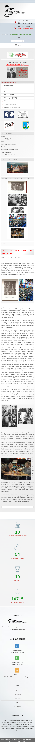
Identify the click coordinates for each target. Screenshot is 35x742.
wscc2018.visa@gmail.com (8, 144)
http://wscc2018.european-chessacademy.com (17, 677)
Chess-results (17, 698)
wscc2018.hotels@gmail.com (9, 155)
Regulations (17, 694)
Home (17, 690)
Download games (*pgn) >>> (17, 65)
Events (17, 702)
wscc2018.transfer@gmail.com (9, 149)
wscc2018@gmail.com (25, 28)
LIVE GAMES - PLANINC (17, 62)
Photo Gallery (17, 706)
